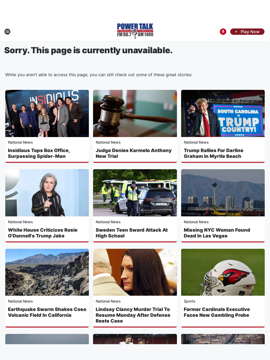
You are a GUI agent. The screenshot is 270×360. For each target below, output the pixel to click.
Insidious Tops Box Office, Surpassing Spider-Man (39, 153)
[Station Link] (135, 31)
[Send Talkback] (223, 31)
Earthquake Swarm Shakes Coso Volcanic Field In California (47, 312)
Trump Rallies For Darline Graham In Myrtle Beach (213, 153)
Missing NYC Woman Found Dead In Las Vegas (217, 233)
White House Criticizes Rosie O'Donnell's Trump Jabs (43, 233)
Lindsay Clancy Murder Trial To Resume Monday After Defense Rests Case (133, 315)
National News (20, 142)
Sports (189, 301)
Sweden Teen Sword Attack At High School (132, 233)
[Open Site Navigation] (7, 31)
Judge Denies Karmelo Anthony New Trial (134, 153)
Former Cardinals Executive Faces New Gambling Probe (217, 312)
